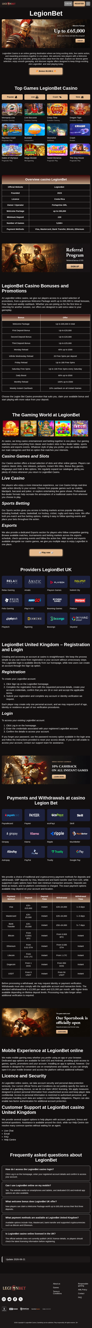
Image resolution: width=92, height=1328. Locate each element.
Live (33, 97)
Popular (10, 97)
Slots (78, 97)
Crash (55, 97)
